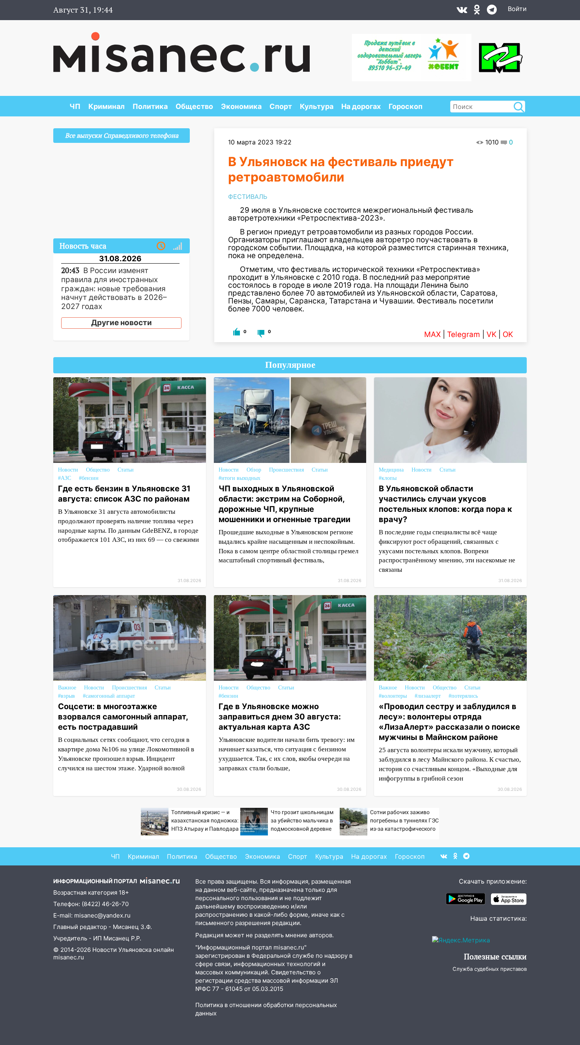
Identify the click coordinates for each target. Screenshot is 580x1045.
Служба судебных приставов (490, 969)
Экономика (241, 106)
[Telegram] (492, 11)
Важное (67, 688)
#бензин (89, 478)
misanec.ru (68, 957)
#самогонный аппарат (109, 696)
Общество (194, 106)
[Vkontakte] (462, 11)
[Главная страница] (181, 48)
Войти (517, 9)
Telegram (463, 334)
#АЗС (64, 478)
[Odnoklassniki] (477, 11)
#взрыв (66, 696)
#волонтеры (393, 696)
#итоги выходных (239, 478)
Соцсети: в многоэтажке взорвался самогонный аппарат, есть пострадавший (123, 717)
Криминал (106, 106)
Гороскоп (406, 106)
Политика (150, 106)
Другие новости (121, 322)
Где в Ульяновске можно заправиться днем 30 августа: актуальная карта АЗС (280, 717)
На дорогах (361, 106)
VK (491, 334)
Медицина (391, 470)
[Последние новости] (161, 246)
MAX (432, 334)
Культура (316, 106)
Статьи (126, 470)
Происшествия (286, 470)
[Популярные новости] (177, 246)
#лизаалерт (428, 696)
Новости (68, 470)
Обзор (254, 470)
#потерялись (463, 696)
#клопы (388, 478)
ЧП (74, 106)
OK (508, 334)
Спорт (280, 106)
